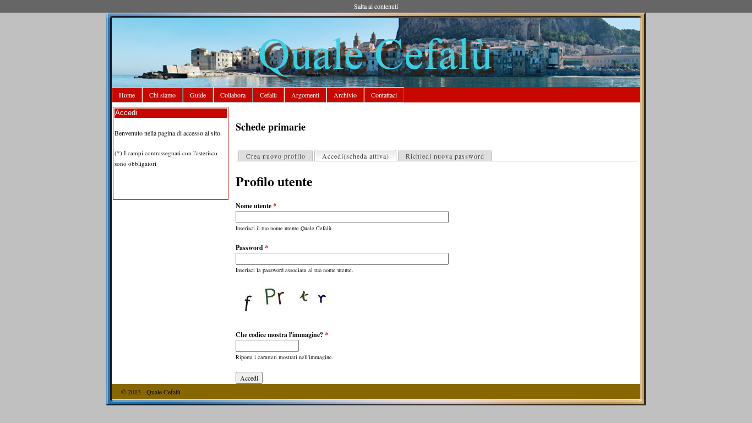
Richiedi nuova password (445, 155)
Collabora (233, 94)
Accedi (355, 155)
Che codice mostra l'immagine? (282, 334)
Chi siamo (162, 94)
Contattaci (384, 94)
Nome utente (256, 205)
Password (252, 247)
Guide (198, 94)
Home (127, 94)
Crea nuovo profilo (276, 155)
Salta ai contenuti (376, 6)
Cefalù (268, 94)
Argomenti (305, 94)
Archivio (345, 94)
